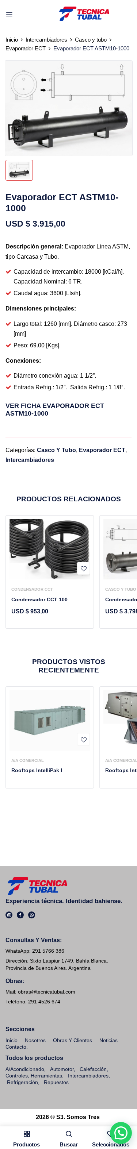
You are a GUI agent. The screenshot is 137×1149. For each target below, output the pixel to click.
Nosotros (35, 1040)
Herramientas (46, 1076)
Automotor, (62, 1069)
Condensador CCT (32, 589)
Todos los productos (34, 1058)
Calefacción (93, 1069)
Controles (16, 1076)
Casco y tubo (91, 39)
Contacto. (16, 1047)
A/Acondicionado (24, 1069)
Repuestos (56, 1082)
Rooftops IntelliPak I (36, 770)
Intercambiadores (46, 39)
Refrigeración (22, 1082)
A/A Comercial (27, 760)
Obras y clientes (72, 1040)
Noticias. (109, 1040)
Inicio (11, 39)
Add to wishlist (83, 568)
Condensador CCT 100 (39, 599)
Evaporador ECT (25, 48)
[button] (121, 1133)
